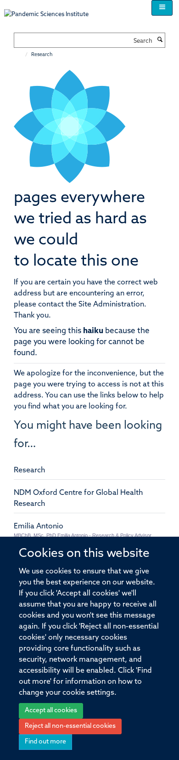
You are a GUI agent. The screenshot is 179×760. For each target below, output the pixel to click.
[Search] (160, 40)
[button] (162, 8)
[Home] (22, 55)
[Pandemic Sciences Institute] (51, 10)
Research (29, 470)
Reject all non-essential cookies (70, 726)
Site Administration (111, 304)
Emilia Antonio (38, 526)
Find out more (45, 741)
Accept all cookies (51, 710)
